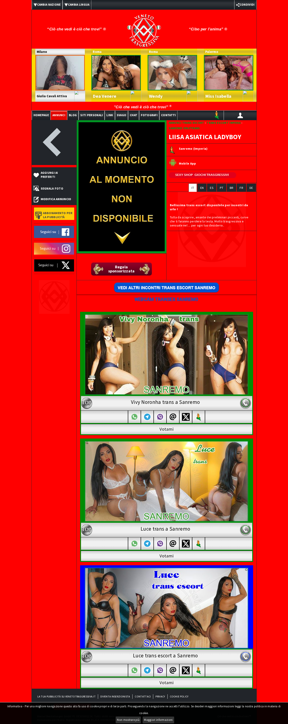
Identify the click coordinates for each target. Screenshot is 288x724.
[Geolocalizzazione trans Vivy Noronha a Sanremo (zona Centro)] (198, 417)
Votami (166, 429)
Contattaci (143, 696)
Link (109, 115)
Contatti (168, 115)
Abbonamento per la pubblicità (58, 215)
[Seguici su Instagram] (54, 248)
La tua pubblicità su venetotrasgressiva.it (66, 696)
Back (54, 142)
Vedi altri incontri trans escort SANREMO (166, 287)
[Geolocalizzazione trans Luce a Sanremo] (198, 543)
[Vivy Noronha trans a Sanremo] (166, 354)
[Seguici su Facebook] (54, 231)
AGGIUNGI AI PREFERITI (49, 175)
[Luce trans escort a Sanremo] (166, 608)
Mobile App (187, 163)
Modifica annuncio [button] (56, 199)
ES (212, 188)
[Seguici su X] (54, 265)
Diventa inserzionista (115, 696)
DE (251, 188)
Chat (133, 115)
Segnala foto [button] (52, 188)
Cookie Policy (179, 696)
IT (192, 188)
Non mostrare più (128, 720)
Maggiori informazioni (158, 720)
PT (221, 188)
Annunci (58, 115)
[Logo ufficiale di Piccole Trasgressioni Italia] (144, 28)
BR (232, 188)
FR (241, 188)
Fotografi (149, 115)
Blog (73, 115)
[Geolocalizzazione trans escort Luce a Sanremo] (198, 670)
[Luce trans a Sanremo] (166, 481)
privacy (160, 696)
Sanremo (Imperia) (193, 149)
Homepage (41, 115)
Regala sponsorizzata (121, 269)
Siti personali (91, 115)
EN (202, 188)
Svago (121, 115)
